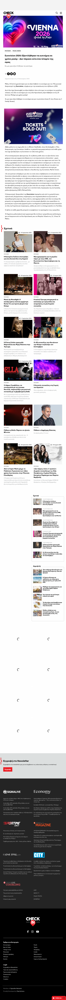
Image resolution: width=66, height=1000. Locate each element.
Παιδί (35, 945)
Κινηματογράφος (8, 954)
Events (5, 959)
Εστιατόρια (6, 945)
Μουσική (8, 51)
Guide (35, 952)
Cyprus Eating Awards (40, 959)
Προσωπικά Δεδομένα (10, 972)
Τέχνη (35, 947)
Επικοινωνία (7, 974)
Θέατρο (5, 956)
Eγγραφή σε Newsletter (10, 967)
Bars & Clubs (7, 947)
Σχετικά (8, 228)
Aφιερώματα (38, 954)
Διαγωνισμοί (38, 956)
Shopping (36, 949)
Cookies (5, 979)
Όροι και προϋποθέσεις (10, 970)
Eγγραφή (8, 769)
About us (6, 977)
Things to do (7, 949)
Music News (17, 51)
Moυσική (6, 952)
